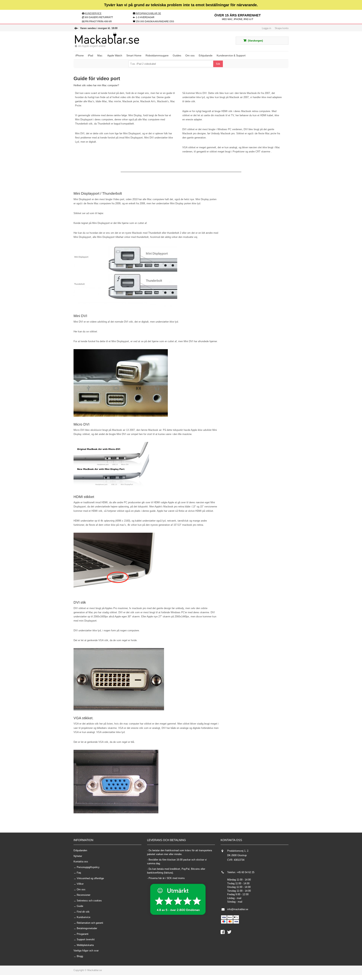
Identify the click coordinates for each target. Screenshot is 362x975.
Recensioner (83, 895)
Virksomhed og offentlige (90, 878)
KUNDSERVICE (93, 13)
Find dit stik (83, 911)
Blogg (80, 956)
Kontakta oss (81, 861)
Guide (80, 906)
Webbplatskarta (85, 945)
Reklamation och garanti (90, 922)
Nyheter (78, 856)
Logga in (266, 28)
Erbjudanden (80, 850)
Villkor (80, 883)
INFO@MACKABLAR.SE (148, 13)
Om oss (81, 889)
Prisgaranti (82, 934)
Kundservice (83, 917)
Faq (79, 872)
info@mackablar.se (237, 909)
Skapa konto (281, 28)
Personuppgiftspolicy (88, 867)
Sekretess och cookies (89, 900)
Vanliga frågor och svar (86, 950)
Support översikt (86, 939)
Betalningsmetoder (87, 928)
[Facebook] (224, 932)
